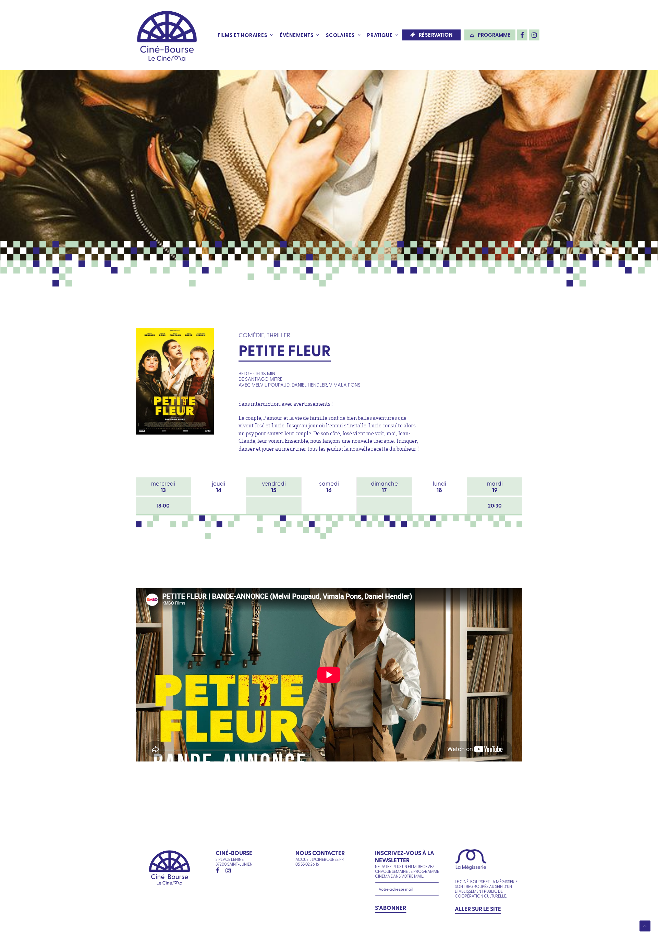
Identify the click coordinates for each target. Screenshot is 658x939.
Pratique (379, 35)
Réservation (436, 34)
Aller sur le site (478, 908)
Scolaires (340, 35)
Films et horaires (242, 35)
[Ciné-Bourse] (167, 35)
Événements (297, 35)
